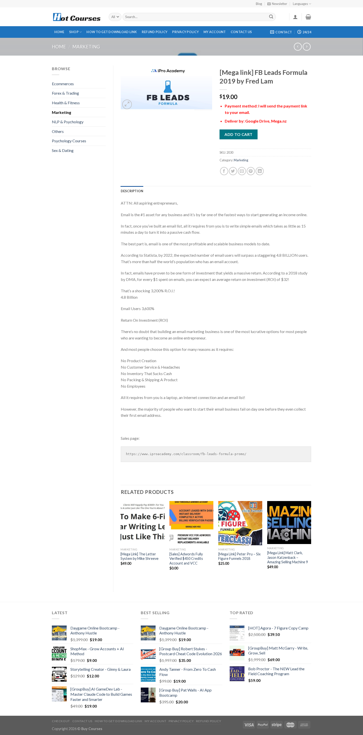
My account (214, 32)
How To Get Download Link (111, 32)
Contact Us (241, 32)
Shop (74, 32)
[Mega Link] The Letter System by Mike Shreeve (140, 556)
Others (58, 131)
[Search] (271, 17)
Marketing (86, 46)
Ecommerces (63, 83)
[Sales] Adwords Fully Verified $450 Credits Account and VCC (186, 558)
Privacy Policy (185, 32)
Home (59, 32)
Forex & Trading (65, 93)
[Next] (311, 542)
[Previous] (121, 542)
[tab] (132, 191)
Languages (300, 4)
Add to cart (238, 134)
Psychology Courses (69, 140)
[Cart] (308, 16)
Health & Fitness (66, 102)
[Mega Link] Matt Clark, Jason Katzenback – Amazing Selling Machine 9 (287, 557)
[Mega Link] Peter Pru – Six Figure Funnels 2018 (239, 556)
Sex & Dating (63, 150)
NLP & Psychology (67, 121)
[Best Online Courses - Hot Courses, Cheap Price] (76, 16)
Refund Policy (154, 32)
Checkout (61, 721)
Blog (259, 4)
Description (132, 191)
